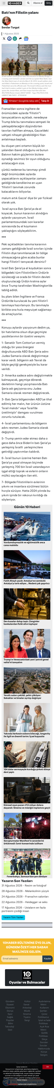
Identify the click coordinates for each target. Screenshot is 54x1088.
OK (47, 1067)
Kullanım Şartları (44, 1009)
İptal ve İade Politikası (44, 1022)
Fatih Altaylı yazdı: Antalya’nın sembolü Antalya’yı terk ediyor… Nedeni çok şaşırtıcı (27, 582)
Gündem (10, 1002)
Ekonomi (10, 1008)
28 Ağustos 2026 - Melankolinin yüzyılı (25, 891)
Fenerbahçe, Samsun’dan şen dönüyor (27, 877)
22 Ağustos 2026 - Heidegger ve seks (24, 902)
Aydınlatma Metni (44, 1003)
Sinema (27, 1014)
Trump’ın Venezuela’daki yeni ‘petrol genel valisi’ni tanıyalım (26, 661)
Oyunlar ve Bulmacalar (27, 982)
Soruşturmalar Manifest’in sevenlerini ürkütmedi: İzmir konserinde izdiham (24, 842)
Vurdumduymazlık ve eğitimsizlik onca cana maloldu (24, 544)
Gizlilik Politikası (43, 1034)
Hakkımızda (44, 1049)
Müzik (27, 1011)
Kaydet (47, 959)
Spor (10, 1014)
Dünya (10, 1011)
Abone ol (37, 3)
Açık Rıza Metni (44, 1028)
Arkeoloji (27, 1008)
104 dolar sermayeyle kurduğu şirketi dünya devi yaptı (27, 771)
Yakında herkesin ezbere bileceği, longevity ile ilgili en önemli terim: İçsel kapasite (27, 735)
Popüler (10, 1020)
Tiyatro (26, 1017)
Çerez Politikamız (43, 1015)
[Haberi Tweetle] (4, 39)
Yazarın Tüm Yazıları (13, 918)
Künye (44, 1052)
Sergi (27, 1020)
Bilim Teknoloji (9, 1025)
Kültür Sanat (27, 1003)
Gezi (10, 1030)
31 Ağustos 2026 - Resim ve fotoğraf (24, 885)
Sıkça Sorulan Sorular (44, 1042)
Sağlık (10, 1017)
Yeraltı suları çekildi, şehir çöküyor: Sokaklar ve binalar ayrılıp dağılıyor (22, 696)
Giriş (48, 3)
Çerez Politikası (12, 1084)
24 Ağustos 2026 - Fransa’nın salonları (25, 897)
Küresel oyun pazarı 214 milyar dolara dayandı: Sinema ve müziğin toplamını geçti (27, 806)
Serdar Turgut (10, 27)
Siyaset (10, 1005)
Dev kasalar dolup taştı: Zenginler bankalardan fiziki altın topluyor (21, 623)
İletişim (44, 1055)
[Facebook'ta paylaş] (9, 39)
